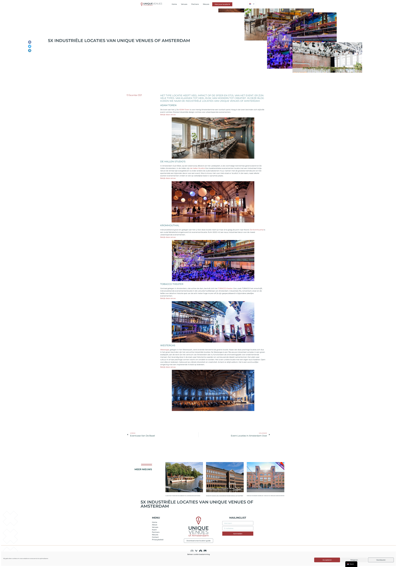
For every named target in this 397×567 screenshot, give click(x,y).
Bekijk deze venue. (168, 115)
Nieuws (206, 4)
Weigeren (354, 560)
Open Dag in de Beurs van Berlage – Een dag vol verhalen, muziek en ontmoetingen (265, 495)
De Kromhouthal (257, 230)
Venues (184, 4)
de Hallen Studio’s (197, 168)
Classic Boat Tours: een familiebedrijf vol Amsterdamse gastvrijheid (182, 495)
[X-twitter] (196, 551)
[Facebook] (200, 551)
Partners (195, 4)
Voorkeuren (381, 560)
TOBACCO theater (225, 288)
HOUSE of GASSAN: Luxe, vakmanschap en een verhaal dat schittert (224, 495)
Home (174, 4)
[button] (29, 42)
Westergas (164, 350)
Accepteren (327, 560)
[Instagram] (192, 551)
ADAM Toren (184, 110)
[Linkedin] (205, 551)
